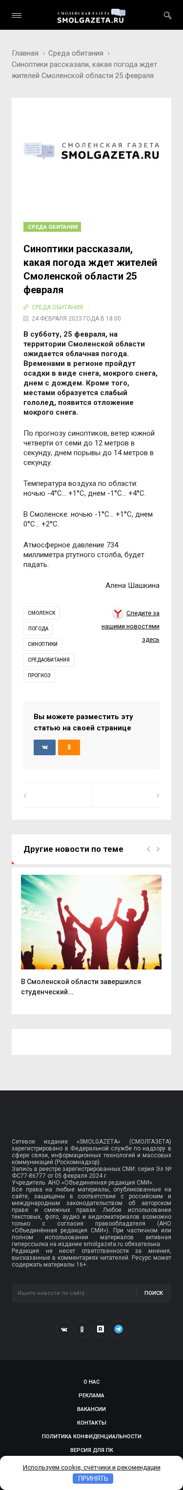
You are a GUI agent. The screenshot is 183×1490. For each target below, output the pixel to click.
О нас (91, 1382)
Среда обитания (75, 53)
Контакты (91, 1423)
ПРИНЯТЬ (93, 1478)
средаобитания (49, 660)
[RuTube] (100, 1329)
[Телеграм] (118, 1329)
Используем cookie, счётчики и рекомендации (92, 1467)
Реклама (91, 1395)
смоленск (41, 613)
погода (38, 628)
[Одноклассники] (82, 1329)
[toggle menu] (16, 15)
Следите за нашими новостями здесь (131, 626)
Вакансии (91, 1409)
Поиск (153, 1293)
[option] (91, 941)
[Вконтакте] (64, 1329)
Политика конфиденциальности (92, 1436)
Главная (25, 53)
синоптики (43, 644)
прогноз (39, 675)
